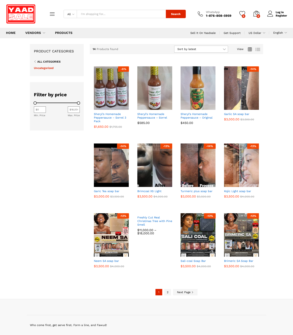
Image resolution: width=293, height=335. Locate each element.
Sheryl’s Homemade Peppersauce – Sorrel (152, 115)
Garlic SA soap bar (236, 114)
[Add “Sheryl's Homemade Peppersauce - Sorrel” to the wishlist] (158, 105)
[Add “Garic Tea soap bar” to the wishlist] (114, 182)
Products (63, 32)
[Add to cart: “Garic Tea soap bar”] (97, 182)
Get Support (232, 32)
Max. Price (74, 115)
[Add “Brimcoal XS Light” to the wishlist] (158, 182)
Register (281, 15)
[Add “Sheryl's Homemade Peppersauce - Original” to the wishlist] (201, 105)
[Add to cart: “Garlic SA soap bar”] (227, 105)
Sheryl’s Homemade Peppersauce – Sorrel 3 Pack (110, 117)
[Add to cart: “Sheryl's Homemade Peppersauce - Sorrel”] (140, 105)
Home (11, 32)
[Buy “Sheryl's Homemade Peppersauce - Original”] (184, 105)
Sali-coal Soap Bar (193, 260)
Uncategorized (44, 68)
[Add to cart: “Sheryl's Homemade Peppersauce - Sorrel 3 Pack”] (97, 105)
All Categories (49, 61)
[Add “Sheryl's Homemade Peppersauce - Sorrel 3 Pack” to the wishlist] (114, 105)
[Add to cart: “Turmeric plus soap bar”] (184, 182)
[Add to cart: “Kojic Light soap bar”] (227, 182)
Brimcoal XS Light (149, 191)
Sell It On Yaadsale (203, 32)
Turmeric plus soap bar (196, 191)
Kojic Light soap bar (237, 191)
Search (176, 14)
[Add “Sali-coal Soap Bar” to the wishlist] (201, 252)
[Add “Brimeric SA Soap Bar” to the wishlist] (244, 252)
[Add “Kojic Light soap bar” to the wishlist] (244, 182)
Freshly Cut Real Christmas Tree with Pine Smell (154, 221)
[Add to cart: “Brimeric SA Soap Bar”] (227, 252)
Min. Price (39, 115)
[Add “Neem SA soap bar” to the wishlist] (114, 252)
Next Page (184, 292)
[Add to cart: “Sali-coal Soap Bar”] (184, 252)
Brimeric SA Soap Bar (238, 260)
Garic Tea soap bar (106, 191)
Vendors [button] (33, 32)
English (278, 32)
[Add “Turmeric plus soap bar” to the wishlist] (201, 182)
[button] (123, 105)
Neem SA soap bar (106, 260)
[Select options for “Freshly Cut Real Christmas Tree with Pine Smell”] (140, 208)
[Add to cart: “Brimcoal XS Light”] (140, 182)
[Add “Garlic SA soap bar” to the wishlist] (244, 105)
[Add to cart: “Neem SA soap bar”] (97, 252)
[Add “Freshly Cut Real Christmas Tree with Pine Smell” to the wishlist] (158, 208)
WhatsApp (213, 12)
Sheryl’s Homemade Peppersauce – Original (196, 115)
